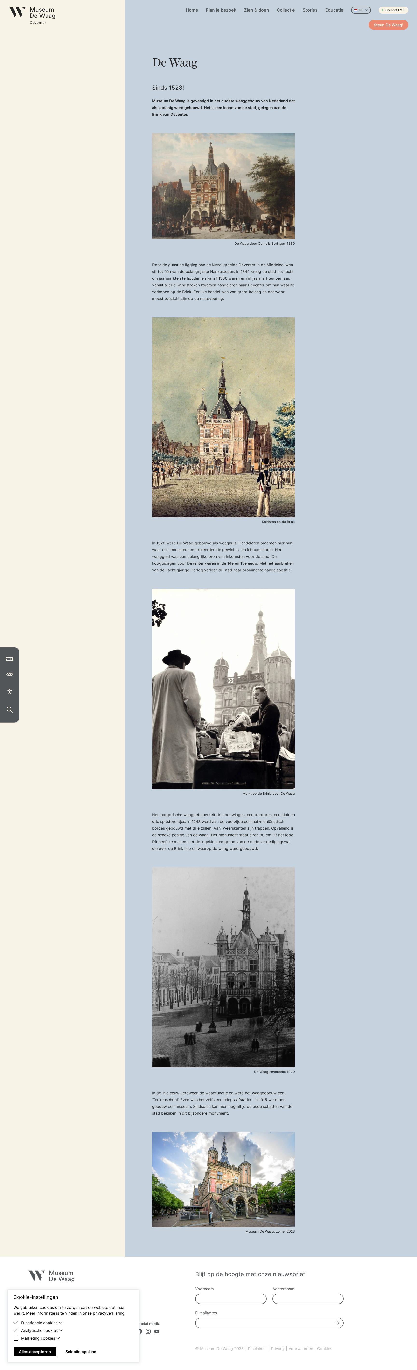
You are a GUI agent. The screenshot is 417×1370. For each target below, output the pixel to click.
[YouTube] (156, 1331)
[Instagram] (148, 1331)
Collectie (286, 10)
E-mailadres (206, 1312)
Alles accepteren (35, 1351)
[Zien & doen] (9, 674)
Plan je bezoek (221, 10)
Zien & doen (256, 10)
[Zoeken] (9, 710)
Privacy (278, 1348)
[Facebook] (139, 1331)
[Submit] (337, 1323)
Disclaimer (257, 1348)
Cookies (324, 1348)
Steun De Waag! (388, 24)
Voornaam (204, 1288)
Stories (310, 10)
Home (192, 10)
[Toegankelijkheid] (9, 691)
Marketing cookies (38, 1338)
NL (361, 10)
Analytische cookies (39, 1330)
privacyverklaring (109, 1313)
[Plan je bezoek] (9, 659)
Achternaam (283, 1288)
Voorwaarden (301, 1348)
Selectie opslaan (80, 1351)
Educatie (334, 10)
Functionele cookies (39, 1322)
